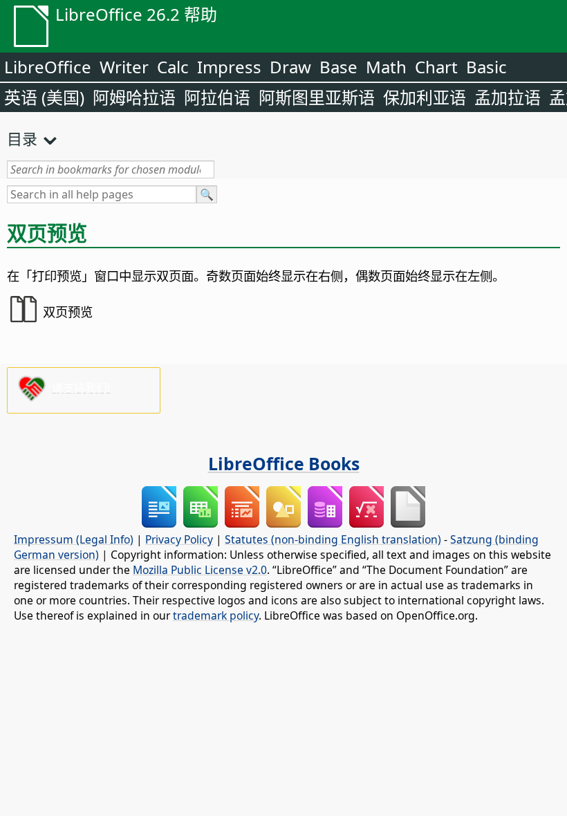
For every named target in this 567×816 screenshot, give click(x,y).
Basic (486, 66)
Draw (290, 66)
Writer (124, 66)
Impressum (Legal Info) (73, 539)
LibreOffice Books (284, 463)
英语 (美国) (44, 97)
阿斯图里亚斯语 (317, 97)
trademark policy (216, 615)
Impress (229, 66)
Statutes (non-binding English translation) (333, 539)
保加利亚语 (424, 97)
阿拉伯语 (217, 97)
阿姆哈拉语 (134, 97)
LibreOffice (47, 66)
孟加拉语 (507, 97)
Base (338, 66)
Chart (436, 66)
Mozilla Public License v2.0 (200, 569)
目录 (22, 138)
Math (386, 66)
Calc (173, 66)
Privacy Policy (179, 539)
